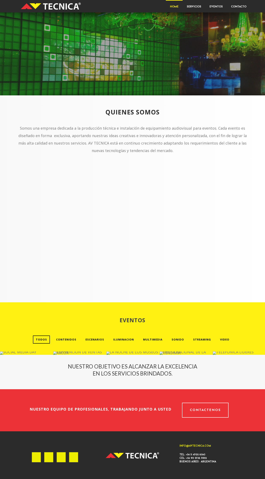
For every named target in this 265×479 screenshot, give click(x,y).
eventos (132, 320)
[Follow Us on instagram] (48, 457)
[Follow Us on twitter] (61, 457)
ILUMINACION (123, 339)
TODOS (41, 339)
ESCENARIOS (95, 339)
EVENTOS (216, 6)
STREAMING (202, 339)
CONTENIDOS (66, 339)
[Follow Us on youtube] (73, 457)
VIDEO (224, 339)
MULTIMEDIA (153, 339)
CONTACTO (238, 6)
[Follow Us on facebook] (36, 457)
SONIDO (178, 339)
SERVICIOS (194, 6)
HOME (174, 6)
